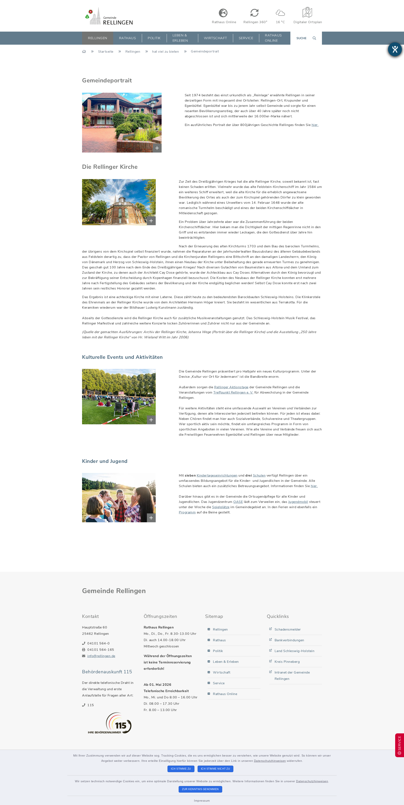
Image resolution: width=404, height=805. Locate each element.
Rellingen (133, 51)
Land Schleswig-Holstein (295, 651)
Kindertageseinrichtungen (217, 475)
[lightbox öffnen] (94, 202)
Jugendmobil (298, 502)
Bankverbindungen (289, 640)
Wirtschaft (221, 672)
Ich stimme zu (181, 768)
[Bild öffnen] (95, 122)
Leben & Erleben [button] (180, 38)
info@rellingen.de (101, 656)
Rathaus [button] (127, 38)
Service (219, 683)
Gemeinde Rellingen (114, 590)
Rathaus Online (273, 38)
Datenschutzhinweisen (270, 760)
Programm (187, 512)
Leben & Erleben (226, 661)
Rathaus (219, 640)
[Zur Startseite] (84, 51)
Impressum (202, 800)
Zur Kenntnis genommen (200, 789)
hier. (315, 125)
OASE (238, 502)
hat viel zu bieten (166, 51)
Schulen (259, 475)
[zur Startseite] (109, 15)
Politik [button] (154, 38)
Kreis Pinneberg (287, 661)
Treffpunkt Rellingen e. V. (233, 392)
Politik (218, 651)
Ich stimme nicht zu (215, 768)
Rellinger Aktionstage (231, 387)
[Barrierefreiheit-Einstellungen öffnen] (395, 49)
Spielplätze (221, 507)
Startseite (106, 51)
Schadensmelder (288, 629)
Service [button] (246, 38)
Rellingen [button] (97, 38)
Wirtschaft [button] (215, 38)
